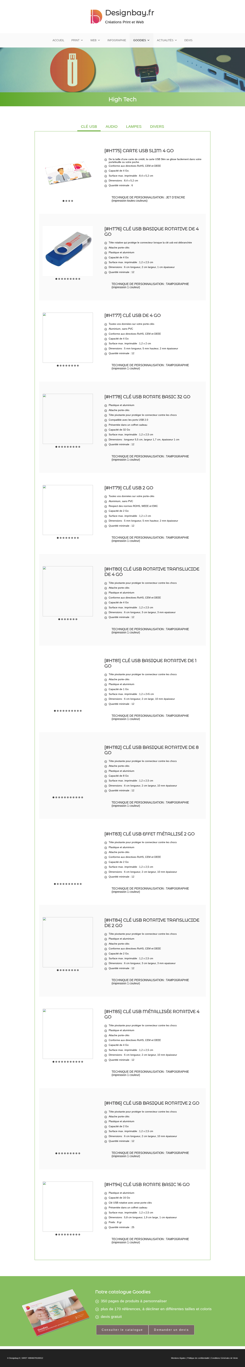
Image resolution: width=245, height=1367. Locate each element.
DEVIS (188, 40)
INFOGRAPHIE (116, 40)
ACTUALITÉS (165, 40)
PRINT (75, 40)
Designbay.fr (129, 12)
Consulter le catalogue (122, 1329)
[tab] (89, 126)
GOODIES (139, 40)
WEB (93, 40)
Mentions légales (178, 1358)
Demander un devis (171, 1329)
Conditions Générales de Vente (224, 1358)
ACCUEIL (58, 40)
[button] (68, 173)
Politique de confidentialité (198, 1358)
